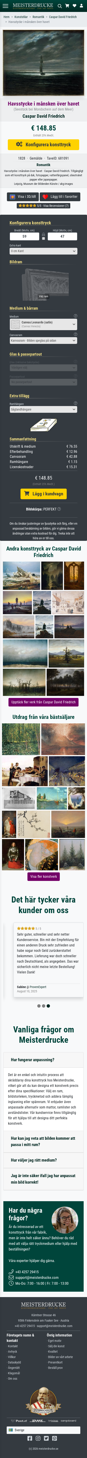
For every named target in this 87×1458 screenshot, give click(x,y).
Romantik (38, 17)
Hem (7, 17)
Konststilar (21, 17)
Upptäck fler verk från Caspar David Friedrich (43, 702)
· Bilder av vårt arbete (60, 1357)
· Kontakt (12, 1346)
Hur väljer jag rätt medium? (34, 1160)
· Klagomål (13, 1373)
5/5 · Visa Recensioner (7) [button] (52, 206)
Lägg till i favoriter (62, 196)
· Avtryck (12, 1352)
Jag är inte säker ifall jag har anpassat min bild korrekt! (43, 1179)
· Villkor (11, 1357)
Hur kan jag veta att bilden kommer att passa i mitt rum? (43, 1141)
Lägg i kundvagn (46, 494)
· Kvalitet (52, 1352)
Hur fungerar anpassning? (32, 1059)
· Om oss (12, 1379)
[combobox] (43, 251)
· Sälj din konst (55, 1346)
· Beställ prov (55, 1368)
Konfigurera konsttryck (46, 144)
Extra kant (15, 245)
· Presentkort (54, 1362)
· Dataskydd (14, 1362)
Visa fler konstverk (43, 876)
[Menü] (5, 6)
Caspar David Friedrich (63, 17)
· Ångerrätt (13, 1368)
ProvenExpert (33, 987)
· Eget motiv (54, 1341)
